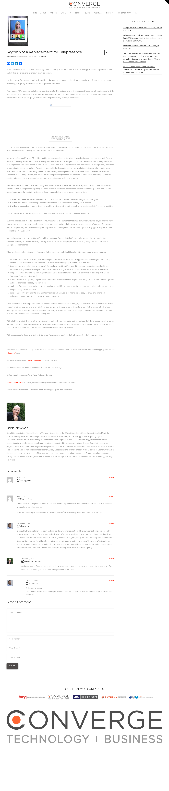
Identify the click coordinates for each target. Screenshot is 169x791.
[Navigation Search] (136, 12)
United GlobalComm (35, 360)
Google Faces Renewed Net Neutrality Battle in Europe (142, 29)
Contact (13, 761)
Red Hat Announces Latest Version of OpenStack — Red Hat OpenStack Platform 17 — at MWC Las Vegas (141, 69)
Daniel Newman (17, 428)
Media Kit (14, 748)
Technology (11, 56)
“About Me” (11, 353)
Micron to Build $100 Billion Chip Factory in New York (141, 47)
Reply (111, 477)
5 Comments (42, 56)
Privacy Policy (15, 754)
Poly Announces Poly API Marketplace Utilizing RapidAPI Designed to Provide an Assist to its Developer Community (142, 38)
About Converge (17, 744)
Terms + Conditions (18, 751)
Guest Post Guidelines (19, 758)
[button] (166, 2)
